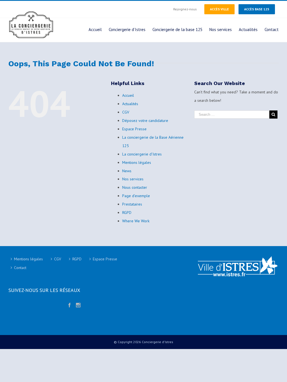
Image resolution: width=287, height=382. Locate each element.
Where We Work (135, 220)
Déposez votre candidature (145, 120)
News (126, 170)
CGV (125, 112)
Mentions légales (136, 162)
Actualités (130, 103)
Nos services (133, 178)
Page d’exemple (136, 195)
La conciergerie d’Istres (142, 154)
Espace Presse (134, 128)
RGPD (126, 212)
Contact (20, 267)
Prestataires (132, 204)
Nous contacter (134, 187)
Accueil (128, 95)
